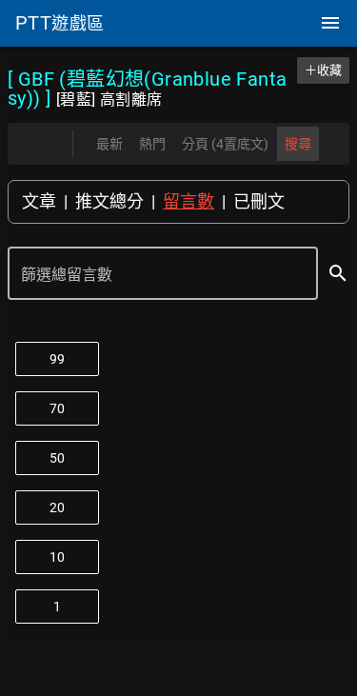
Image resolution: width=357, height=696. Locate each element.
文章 (39, 201)
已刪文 (259, 201)
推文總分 (109, 201)
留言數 (188, 201)
